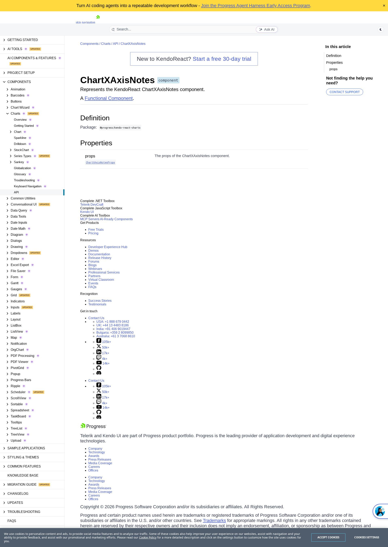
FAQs (11, 521)
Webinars (95, 268)
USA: (112, 321)
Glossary (20, 174)
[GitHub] (98, 369)
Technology (96, 452)
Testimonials (97, 304)
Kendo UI (87, 212)
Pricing (93, 233)
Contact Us (96, 318)
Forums (93, 261)
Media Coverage (100, 463)
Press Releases (99, 459)
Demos (93, 250)
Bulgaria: (115, 332)
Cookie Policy (147, 537)
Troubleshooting (24, 180)
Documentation (99, 254)
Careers (94, 466)
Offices (93, 470)
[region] (194, 537)
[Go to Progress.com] (93, 428)
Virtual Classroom (101, 279)
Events (93, 283)
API (16, 192)
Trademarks (214, 520)
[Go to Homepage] (98, 22)
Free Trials (96, 229)
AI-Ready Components (116, 219)
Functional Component (109, 98)
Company (95, 448)
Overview (20, 119)
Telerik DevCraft (91, 204)
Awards (93, 456)
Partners (94, 276)
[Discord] (98, 373)
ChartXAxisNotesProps (100, 162)
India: (113, 329)
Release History (99, 258)
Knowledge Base (22, 475)
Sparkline (20, 137)
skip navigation (85, 22)
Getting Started (24, 125)
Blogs (92, 265)
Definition (95, 118)
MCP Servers (89, 219)
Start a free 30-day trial (222, 59)
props (90, 156)
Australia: (115, 336)
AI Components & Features (31, 58)
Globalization (22, 168)
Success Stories (100, 300)
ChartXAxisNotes (133, 43)
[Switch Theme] (380, 29)
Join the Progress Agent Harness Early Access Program (255, 5)
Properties (96, 143)
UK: (112, 325)
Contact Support (345, 92)
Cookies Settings (366, 537)
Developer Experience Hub (107, 247)
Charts (106, 43)
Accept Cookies (328, 537)
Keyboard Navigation (27, 186)
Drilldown (20, 144)
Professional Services (104, 272)
